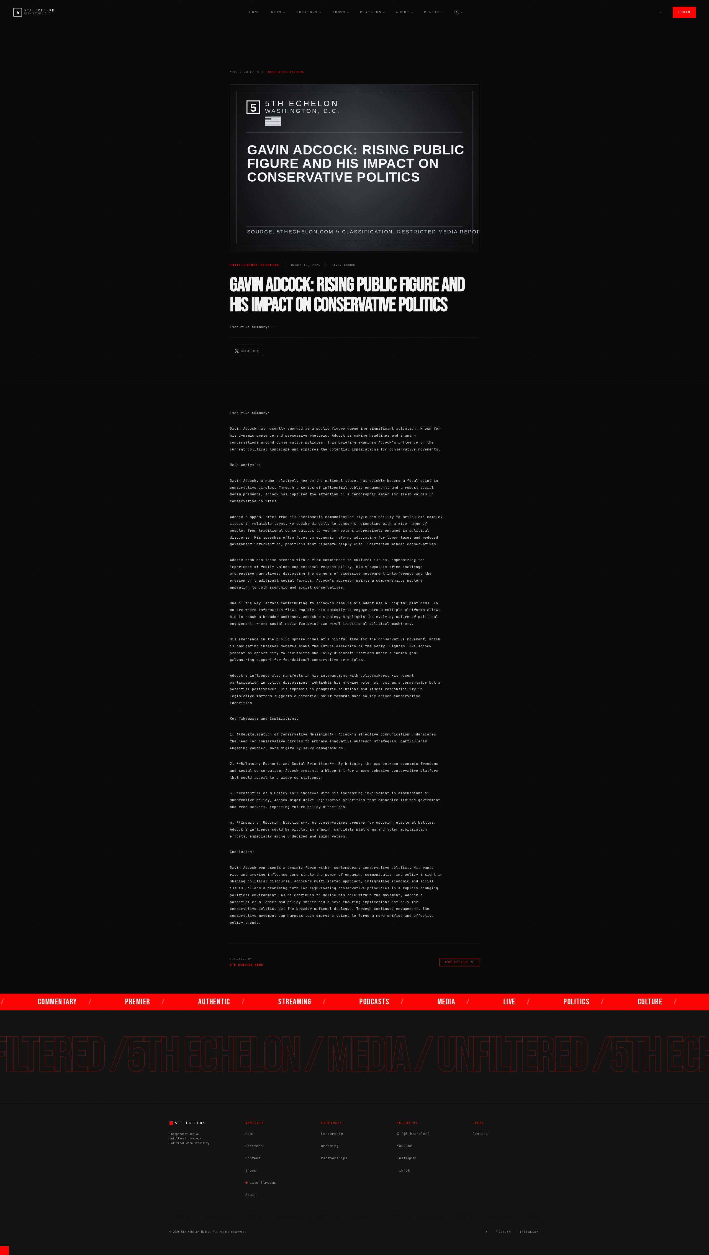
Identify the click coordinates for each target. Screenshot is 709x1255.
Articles (251, 72)
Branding (330, 1146)
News (276, 12)
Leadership (332, 1134)
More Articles (456, 962)
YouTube (404, 1146)
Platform (371, 12)
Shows (339, 12)
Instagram (407, 1158)
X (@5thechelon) (413, 1134)
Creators (307, 12)
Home (254, 12)
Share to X (249, 351)
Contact (433, 12)
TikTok (403, 1170)
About (403, 12)
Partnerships (334, 1158)
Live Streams (263, 1182)
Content (253, 1158)
